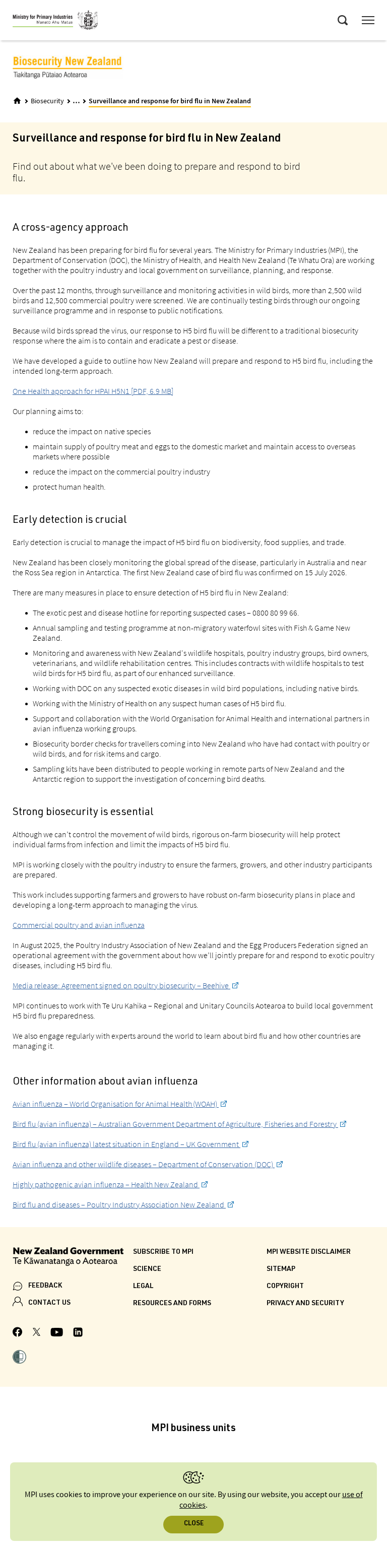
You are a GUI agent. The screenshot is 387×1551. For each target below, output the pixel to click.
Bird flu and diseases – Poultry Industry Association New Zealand (119, 1204)
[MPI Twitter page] (36, 1333)
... (76, 100)
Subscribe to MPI (163, 1252)
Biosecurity (47, 101)
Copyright (285, 1286)
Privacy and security (305, 1303)
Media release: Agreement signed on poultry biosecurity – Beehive (121, 985)
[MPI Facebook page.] (18, 1333)
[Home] (17, 100)
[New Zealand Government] (73, 1258)
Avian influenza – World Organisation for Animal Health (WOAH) (116, 1104)
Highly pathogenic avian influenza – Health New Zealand (106, 1184)
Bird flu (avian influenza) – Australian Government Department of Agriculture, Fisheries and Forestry (175, 1124)
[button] (19, 1358)
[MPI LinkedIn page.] (78, 1333)
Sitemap (281, 1269)
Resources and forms (172, 1303)
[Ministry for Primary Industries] (55, 21)
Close (194, 1524)
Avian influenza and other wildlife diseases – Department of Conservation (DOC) (144, 1164)
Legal (143, 1286)
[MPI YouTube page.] (56, 1333)
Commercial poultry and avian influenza (79, 925)
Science (147, 1269)
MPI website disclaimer (309, 1252)
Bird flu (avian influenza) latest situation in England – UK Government (126, 1144)
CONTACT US (49, 1303)
